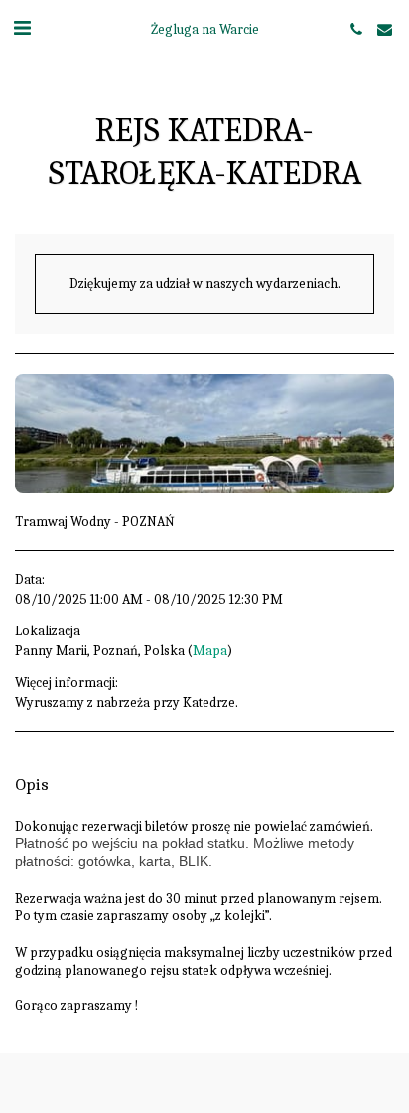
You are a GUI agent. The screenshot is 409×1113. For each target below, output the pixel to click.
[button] (22, 28)
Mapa (210, 650)
